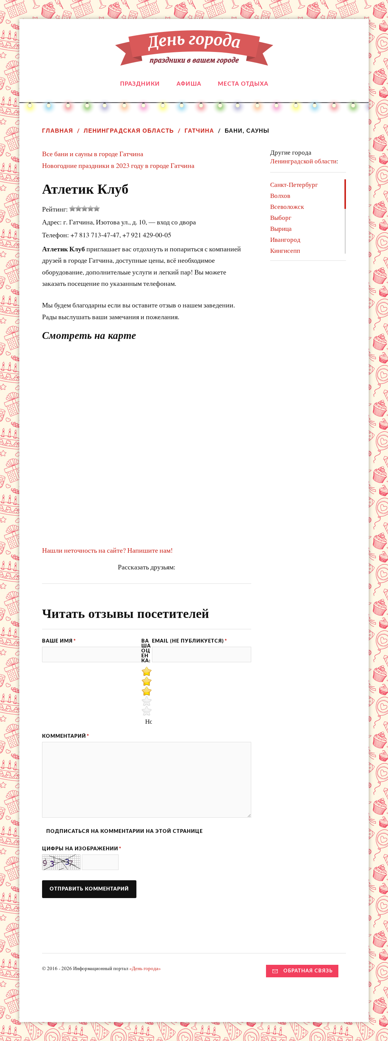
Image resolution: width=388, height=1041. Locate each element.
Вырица (281, 228)
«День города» (145, 968)
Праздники (140, 84)
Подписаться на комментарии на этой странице (124, 831)
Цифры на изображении (82, 849)
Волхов (280, 195)
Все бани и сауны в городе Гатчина (92, 153)
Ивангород (285, 239)
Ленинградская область (129, 130)
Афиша (189, 84)
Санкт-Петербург (294, 184)
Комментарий (65, 736)
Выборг (280, 217)
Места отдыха (243, 84)
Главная (57, 130)
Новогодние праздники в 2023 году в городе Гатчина (118, 165)
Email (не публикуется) (189, 641)
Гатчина (199, 130)
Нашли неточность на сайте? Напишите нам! (107, 550)
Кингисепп (285, 250)
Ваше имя (59, 641)
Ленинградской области (303, 161)
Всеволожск (287, 206)
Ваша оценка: (146, 651)
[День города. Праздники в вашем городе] (194, 60)
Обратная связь (308, 971)
